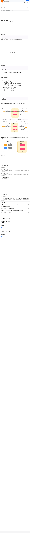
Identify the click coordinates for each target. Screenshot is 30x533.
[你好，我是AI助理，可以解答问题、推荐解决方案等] (26, 2)
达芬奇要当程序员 (2, 196)
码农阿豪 (1, 179)
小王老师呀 (2, 171)
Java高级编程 (2, 225)
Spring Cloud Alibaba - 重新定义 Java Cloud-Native (6, 231)
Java (3, 155)
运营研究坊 (2, 167)
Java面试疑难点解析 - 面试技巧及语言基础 (5, 218)
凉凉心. (1, 200)
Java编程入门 (2, 222)
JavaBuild (2, 192)
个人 (28, 4)
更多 (1, 227)
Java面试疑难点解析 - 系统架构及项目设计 (5, 221)
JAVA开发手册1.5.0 (3, 234)
